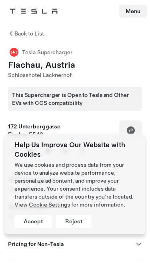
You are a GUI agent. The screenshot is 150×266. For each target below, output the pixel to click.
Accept (33, 221)
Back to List (29, 33)
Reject (73, 221)
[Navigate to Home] (33, 11)
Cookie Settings (49, 204)
